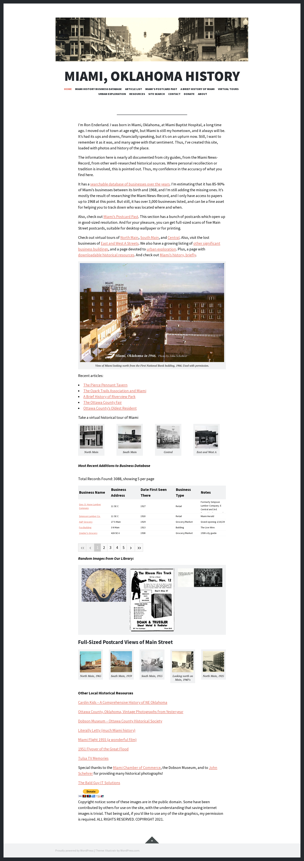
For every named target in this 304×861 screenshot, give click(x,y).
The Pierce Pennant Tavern (105, 384)
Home (68, 89)
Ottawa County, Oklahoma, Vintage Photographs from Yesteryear (130, 711)
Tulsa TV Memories (93, 758)
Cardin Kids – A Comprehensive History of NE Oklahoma (122, 702)
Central (174, 237)
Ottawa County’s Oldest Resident (110, 408)
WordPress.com (129, 850)
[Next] (131, 547)
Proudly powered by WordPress (74, 850)
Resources (137, 94)
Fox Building (85, 527)
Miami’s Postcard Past (161, 89)
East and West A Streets (120, 243)
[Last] (139, 547)
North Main (129, 237)
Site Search (156, 94)
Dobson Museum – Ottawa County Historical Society (120, 720)
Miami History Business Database (98, 89)
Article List (133, 89)
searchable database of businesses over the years (130, 184)
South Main (149, 237)
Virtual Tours (228, 89)
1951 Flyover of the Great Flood (103, 748)
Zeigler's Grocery (88, 533)
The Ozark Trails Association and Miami (114, 390)
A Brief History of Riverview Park (109, 396)
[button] (104, 586)
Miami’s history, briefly (178, 254)
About (202, 94)
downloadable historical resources (106, 254)
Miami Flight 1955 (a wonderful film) (107, 739)
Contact (174, 94)
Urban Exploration (112, 94)
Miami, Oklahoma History (152, 76)
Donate (189, 94)
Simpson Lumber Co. (89, 516)
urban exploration (161, 249)
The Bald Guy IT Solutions (99, 782)
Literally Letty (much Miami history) (106, 730)
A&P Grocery (86, 521)
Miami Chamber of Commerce (137, 767)
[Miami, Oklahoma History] (152, 39)
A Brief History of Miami (197, 89)
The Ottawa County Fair (102, 402)
